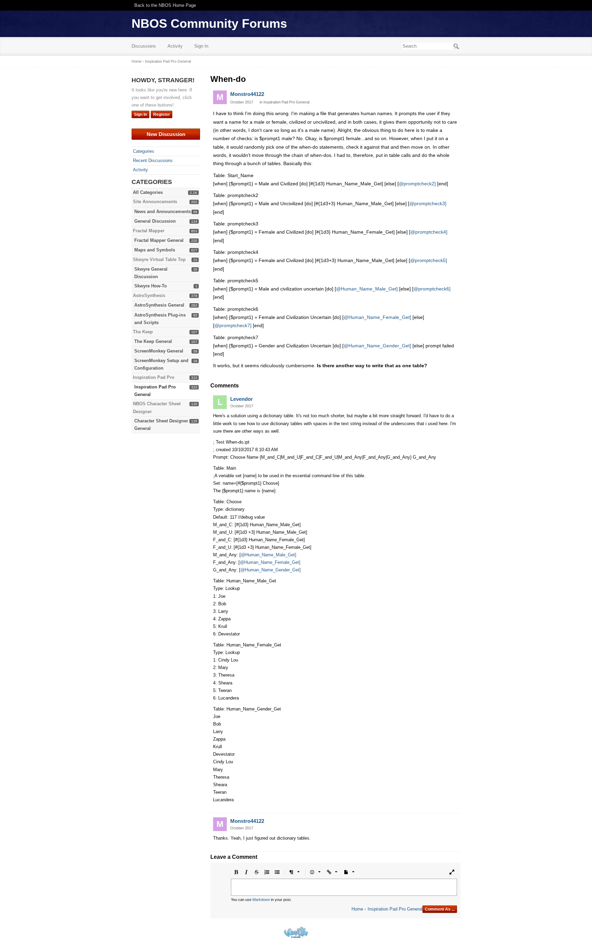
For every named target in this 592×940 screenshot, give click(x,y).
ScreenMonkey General (158, 351)
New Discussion (166, 134)
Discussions (144, 46)
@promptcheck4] (428, 232)
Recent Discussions (153, 160)
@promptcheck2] (417, 183)
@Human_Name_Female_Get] (377, 317)
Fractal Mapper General (159, 240)
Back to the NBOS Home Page (165, 5)
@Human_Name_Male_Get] (367, 289)
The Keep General (153, 341)
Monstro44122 (247, 94)
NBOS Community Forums (209, 23)
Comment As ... (440, 909)
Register (161, 114)
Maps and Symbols (154, 249)
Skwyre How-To (150, 285)
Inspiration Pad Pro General (286, 102)
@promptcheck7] (232, 325)
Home (357, 909)
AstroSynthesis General (159, 305)
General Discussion (155, 221)
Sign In (201, 46)
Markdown (261, 900)
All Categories (148, 192)
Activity (175, 46)
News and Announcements (162, 211)
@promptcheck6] (432, 289)
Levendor (241, 399)
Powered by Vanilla (296, 932)
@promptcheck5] (428, 260)
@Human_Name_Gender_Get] (377, 345)
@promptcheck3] (427, 203)
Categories (143, 151)
